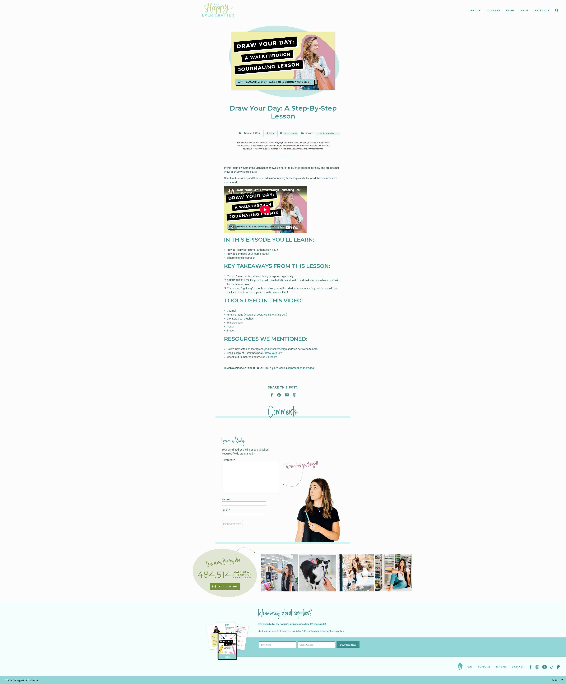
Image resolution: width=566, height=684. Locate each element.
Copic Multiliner (265, 314)
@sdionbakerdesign (275, 348)
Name (226, 499)
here (314, 348)
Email (226, 510)
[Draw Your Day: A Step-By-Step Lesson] (294, 395)
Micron (249, 314)
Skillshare (271, 356)
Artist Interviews (327, 133)
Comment (228, 459)
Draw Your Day (273, 352)
